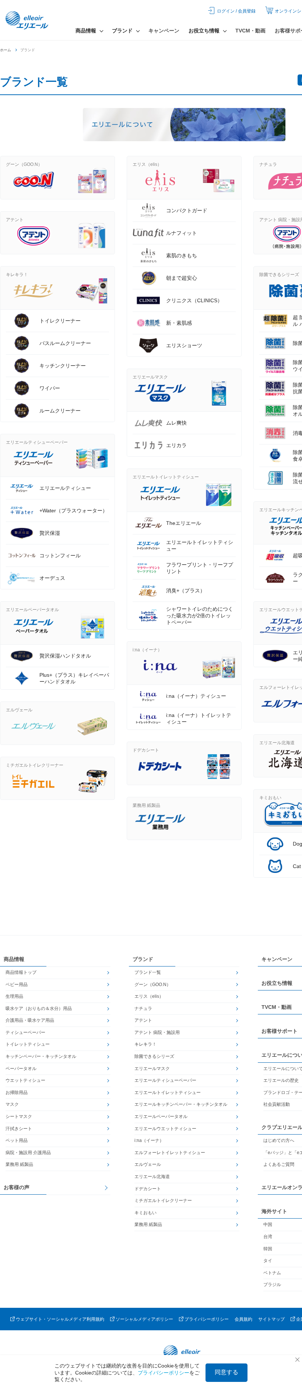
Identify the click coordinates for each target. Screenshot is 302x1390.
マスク (12, 1104)
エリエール (28, 20)
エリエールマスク (152, 1068)
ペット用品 (17, 1140)
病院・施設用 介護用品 (28, 1152)
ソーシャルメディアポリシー (144, 1319)
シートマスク (19, 1116)
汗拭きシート (19, 1128)
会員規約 (243, 1319)
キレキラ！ (145, 1044)
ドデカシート (147, 1188)
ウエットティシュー (25, 1080)
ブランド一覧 (147, 972)
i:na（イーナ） (149, 1140)
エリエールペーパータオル (160, 1116)
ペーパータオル (21, 1068)
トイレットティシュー (28, 1044)
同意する (226, 1372)
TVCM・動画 (250, 31)
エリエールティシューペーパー (165, 1080)
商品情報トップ (21, 972)
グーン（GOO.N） (152, 984)
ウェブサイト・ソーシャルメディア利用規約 (60, 1319)
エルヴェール (147, 1164)
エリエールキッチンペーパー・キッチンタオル (180, 1104)
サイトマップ (271, 1319)
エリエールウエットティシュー (165, 1128)
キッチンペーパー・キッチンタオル (41, 1056)
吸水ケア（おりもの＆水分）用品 (39, 1008)
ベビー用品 (17, 984)
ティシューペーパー (25, 1032)
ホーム (5, 50)
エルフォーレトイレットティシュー (169, 1152)
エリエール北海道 (152, 1176)
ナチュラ (143, 1008)
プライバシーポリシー (207, 1319)
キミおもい (145, 1212)
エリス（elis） (149, 996)
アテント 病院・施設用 (157, 1032)
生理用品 (14, 996)
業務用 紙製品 (19, 1164)
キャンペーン (163, 31)
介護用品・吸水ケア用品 (30, 1020)
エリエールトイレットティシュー (167, 1092)
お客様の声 (16, 1187)
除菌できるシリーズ (154, 1056)
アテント (143, 1020)
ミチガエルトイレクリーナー (163, 1200)
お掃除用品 (17, 1092)
